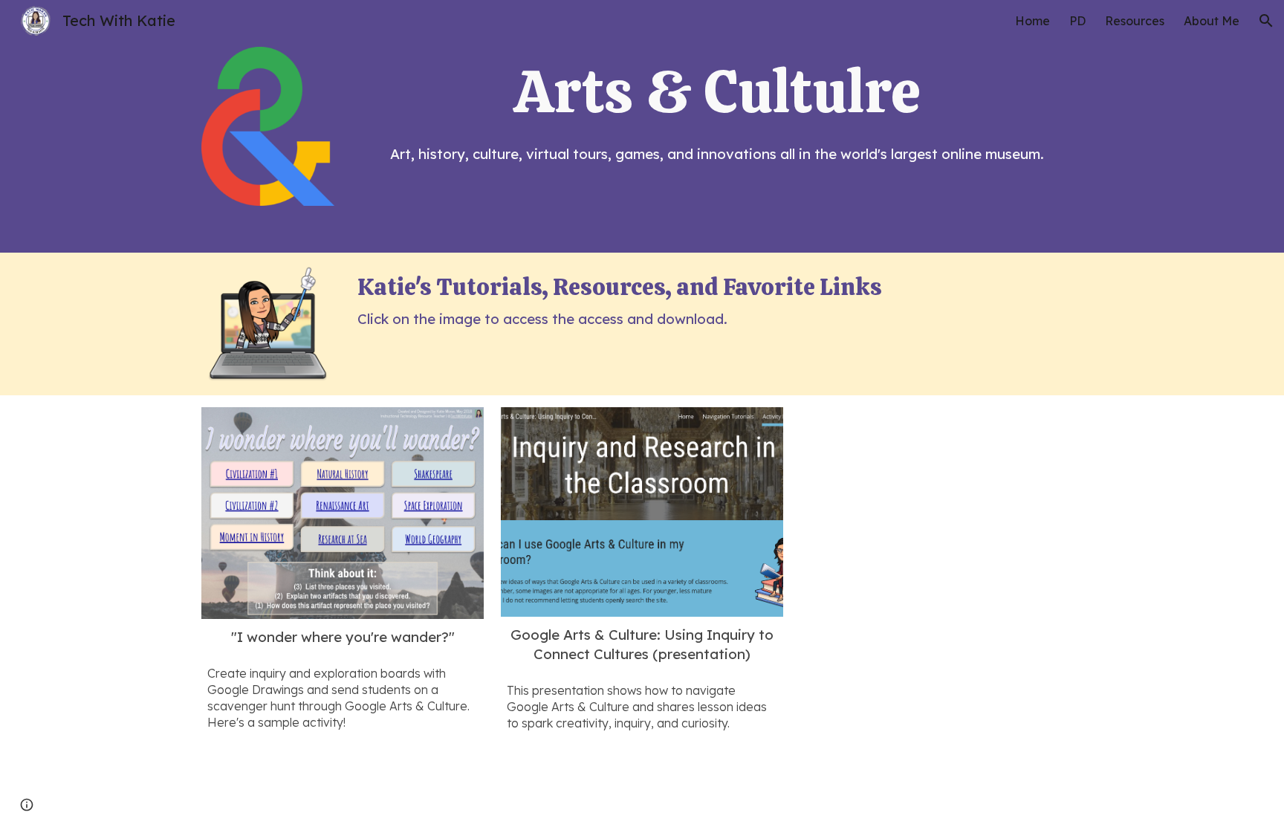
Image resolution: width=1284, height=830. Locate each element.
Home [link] (1032, 20)
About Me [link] (1211, 20)
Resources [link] (1134, 20)
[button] (1266, 21)
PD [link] (1077, 20)
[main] (717, 91)
